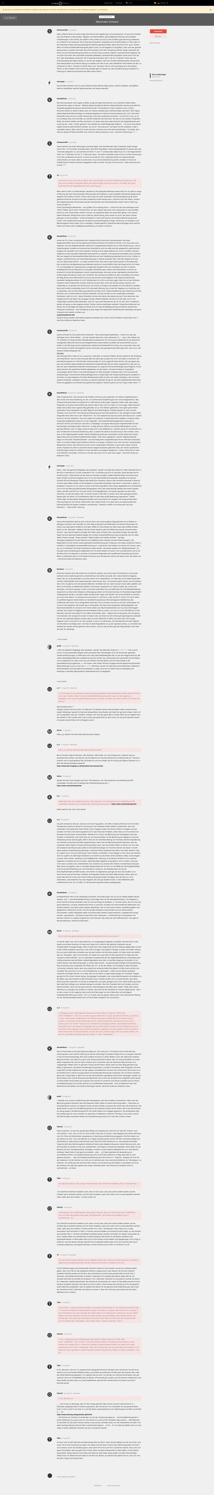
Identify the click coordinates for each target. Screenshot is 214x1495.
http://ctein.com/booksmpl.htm (69, 786)
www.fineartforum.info (66, 315)
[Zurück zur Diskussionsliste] (3, 3)
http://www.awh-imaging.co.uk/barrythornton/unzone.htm (80, 766)
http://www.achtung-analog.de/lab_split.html (74, 1414)
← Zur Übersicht (9, 18)
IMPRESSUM (97, 1485)
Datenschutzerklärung (113, 1485)
